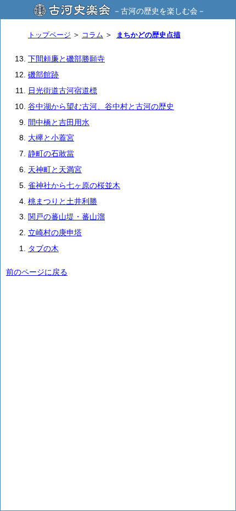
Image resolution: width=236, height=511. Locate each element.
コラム (92, 35)
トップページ (49, 35)
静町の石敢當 (51, 153)
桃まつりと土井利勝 (62, 201)
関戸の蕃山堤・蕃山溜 (66, 216)
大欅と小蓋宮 (51, 137)
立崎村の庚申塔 (55, 232)
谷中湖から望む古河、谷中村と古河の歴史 (101, 106)
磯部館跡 (43, 74)
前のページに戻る (37, 272)
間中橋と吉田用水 (58, 122)
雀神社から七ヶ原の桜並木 (74, 185)
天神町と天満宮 (55, 169)
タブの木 (43, 248)
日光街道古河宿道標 (62, 90)
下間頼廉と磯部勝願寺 (66, 58)
